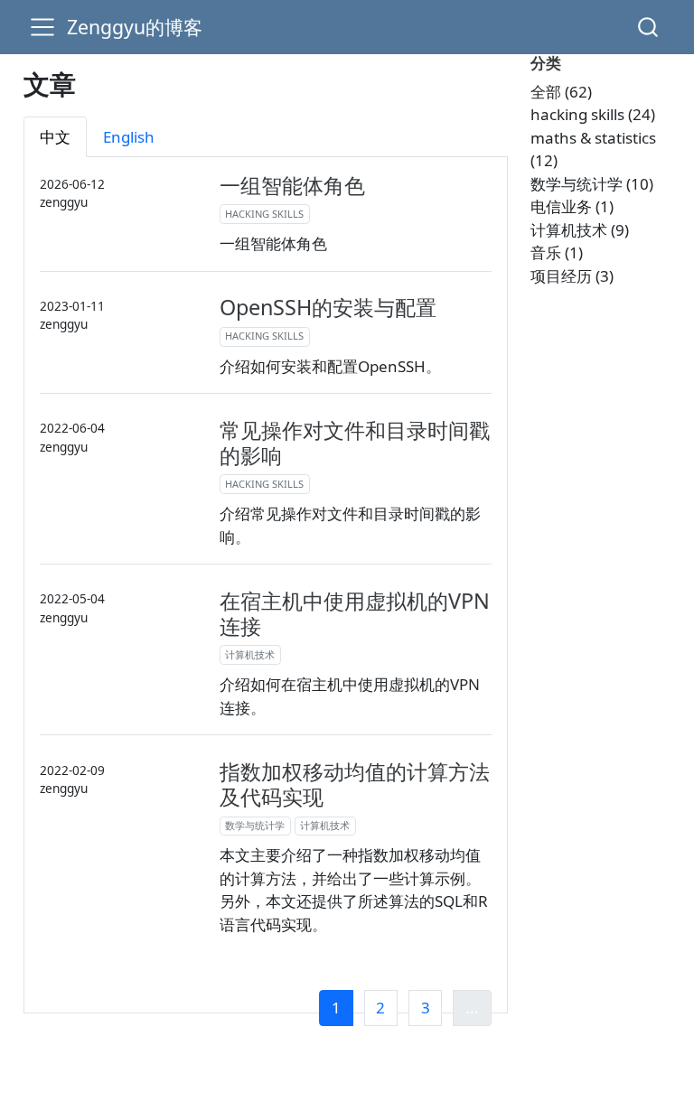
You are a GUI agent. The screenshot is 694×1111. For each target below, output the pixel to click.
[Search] (648, 27)
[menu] (42, 27)
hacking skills (264, 213)
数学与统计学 (255, 825)
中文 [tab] (55, 136)
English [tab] (129, 136)
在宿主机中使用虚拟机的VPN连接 (355, 613)
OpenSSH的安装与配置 (328, 307)
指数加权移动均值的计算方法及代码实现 (355, 784)
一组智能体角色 (292, 185)
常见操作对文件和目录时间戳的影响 (355, 442)
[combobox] (649, 27)
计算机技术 (250, 654)
